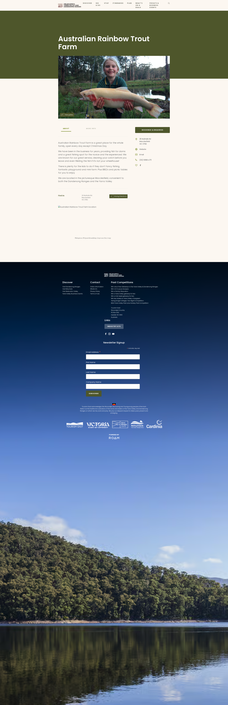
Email (141, 154)
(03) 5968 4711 (145, 160)
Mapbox (79, 238)
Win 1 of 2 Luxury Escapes (120, 289)
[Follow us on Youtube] (113, 334)
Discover (87, 3)
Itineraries (118, 3)
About (66, 129)
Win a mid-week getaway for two (122, 296)
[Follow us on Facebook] (105, 334)
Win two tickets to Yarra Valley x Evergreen (125, 298)
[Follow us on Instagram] (109, 334)
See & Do (98, 4)
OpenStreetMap (90, 238)
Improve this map (104, 238)
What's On (93, 289)
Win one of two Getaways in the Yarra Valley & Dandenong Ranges (134, 287)
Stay (106, 3)
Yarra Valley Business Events (72, 294)
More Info (91, 129)
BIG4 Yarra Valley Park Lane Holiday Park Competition (129, 303)
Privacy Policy (95, 291)
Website (142, 149)
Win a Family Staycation (119, 291)
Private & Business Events (154, 5)
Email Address (93, 352)
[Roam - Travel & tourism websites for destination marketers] (114, 438)
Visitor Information (96, 287)
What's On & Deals (138, 5)
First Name (90, 362)
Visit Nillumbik (67, 289)
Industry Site (114, 326)
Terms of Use (95, 294)
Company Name (93, 382)
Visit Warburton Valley (70, 291)
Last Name (91, 372)
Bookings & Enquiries (152, 130)
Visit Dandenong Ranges (71, 287)
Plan (129, 3)
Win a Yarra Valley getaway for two (123, 294)
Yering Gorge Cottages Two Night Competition (127, 301)
